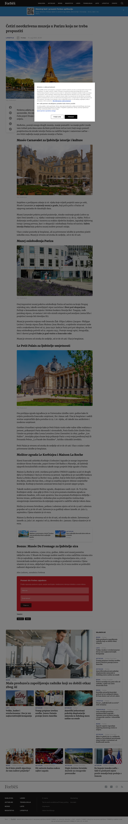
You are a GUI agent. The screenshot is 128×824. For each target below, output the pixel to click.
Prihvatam (71, 117)
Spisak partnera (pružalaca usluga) (46, 111)
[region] (64, 102)
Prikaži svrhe (57, 117)
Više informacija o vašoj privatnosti (62, 101)
